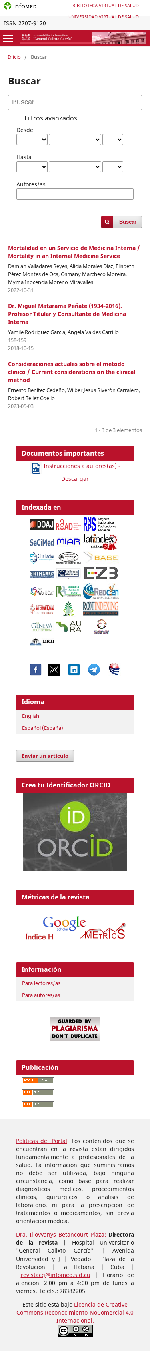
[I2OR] (102, 624)
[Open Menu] (8, 38)
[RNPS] (101, 522)
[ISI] (42, 607)
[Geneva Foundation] (42, 624)
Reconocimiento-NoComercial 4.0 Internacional (89, 1316)
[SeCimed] (42, 540)
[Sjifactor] (68, 556)
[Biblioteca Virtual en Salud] (68, 571)
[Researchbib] (68, 589)
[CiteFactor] (42, 556)
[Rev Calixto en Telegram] (94, 673)
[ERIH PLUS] (42, 572)
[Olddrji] (42, 640)
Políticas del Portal (41, 1141)
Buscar (127, 222)
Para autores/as (41, 995)
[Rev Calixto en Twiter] (54, 673)
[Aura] (68, 624)
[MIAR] (68, 540)
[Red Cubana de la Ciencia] (101, 589)
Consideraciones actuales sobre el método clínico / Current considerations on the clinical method (71, 372)
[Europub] (68, 606)
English (30, 715)
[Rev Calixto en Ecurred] (114, 673)
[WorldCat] (42, 589)
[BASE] (101, 555)
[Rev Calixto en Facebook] (36, 673)
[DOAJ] (42, 522)
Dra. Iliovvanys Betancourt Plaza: (62, 1234)
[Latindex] (101, 539)
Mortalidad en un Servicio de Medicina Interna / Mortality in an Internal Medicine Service (74, 252)
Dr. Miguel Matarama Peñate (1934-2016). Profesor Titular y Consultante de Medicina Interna (67, 314)
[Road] (68, 522)
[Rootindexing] (101, 606)
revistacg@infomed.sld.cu (55, 1275)
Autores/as (31, 184)
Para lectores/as (41, 983)
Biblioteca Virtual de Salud (105, 5)
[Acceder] (75, 942)
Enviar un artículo (45, 755)
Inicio (14, 56)
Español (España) (42, 727)
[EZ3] (101, 571)
